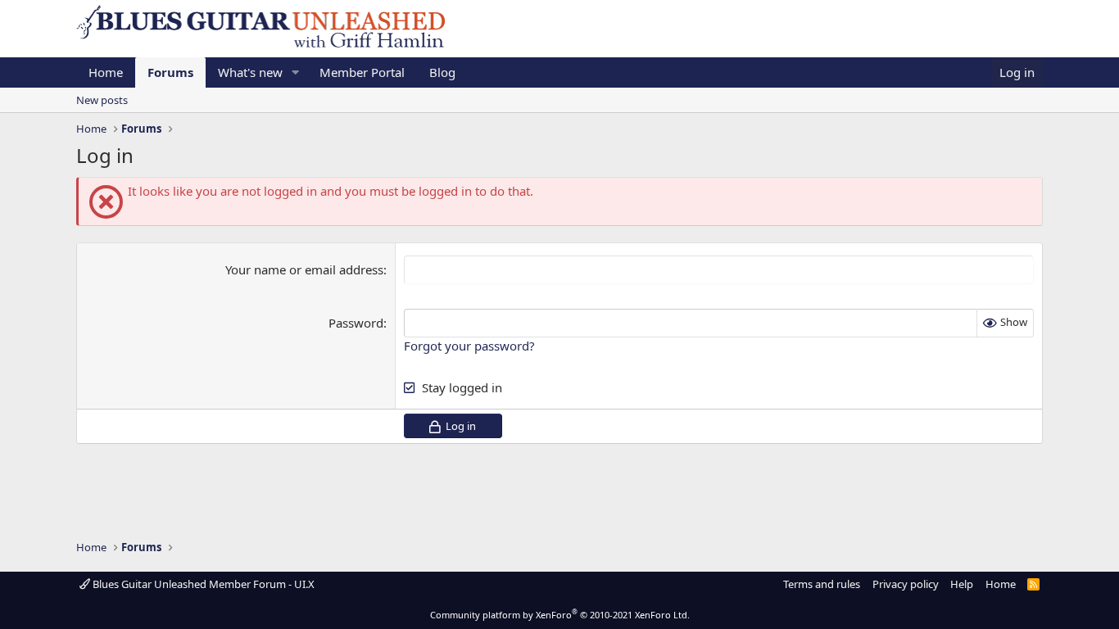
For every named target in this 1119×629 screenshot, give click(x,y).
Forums (170, 72)
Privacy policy (905, 584)
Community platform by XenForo (560, 615)
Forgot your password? (469, 345)
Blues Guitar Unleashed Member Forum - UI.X (202, 584)
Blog (442, 72)
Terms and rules (821, 584)
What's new (250, 72)
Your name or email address (304, 269)
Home (105, 72)
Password (355, 322)
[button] (295, 72)
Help (961, 584)
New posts (102, 100)
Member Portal (362, 72)
